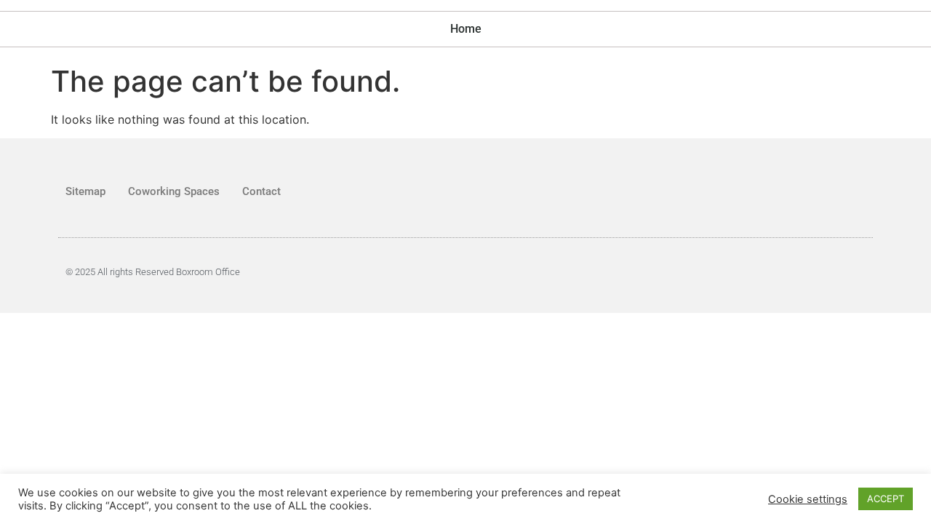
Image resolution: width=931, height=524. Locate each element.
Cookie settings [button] (807, 499)
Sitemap (85, 191)
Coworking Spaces (174, 191)
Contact (261, 191)
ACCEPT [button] (885, 498)
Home (466, 29)
